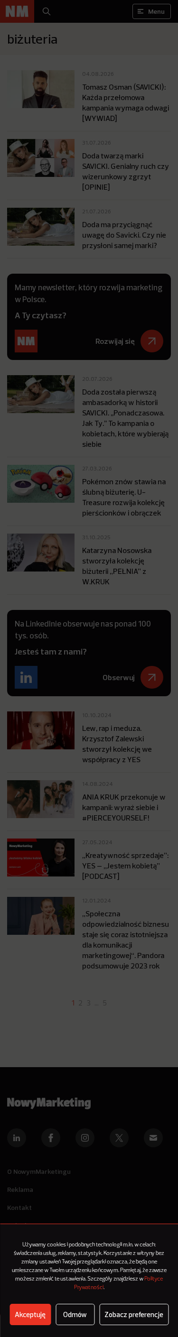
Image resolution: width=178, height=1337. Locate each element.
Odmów (75, 1314)
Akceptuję (30, 1314)
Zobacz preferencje (133, 1314)
